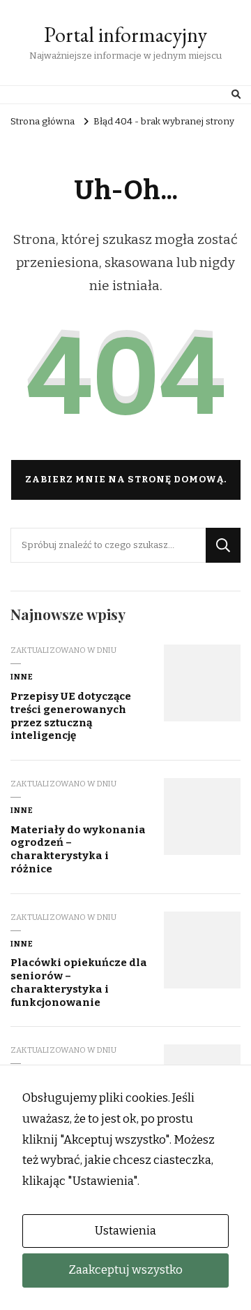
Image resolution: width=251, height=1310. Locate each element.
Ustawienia (125, 1230)
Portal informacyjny (125, 34)
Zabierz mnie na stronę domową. (126, 479)
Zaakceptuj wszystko (125, 1269)
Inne (21, 677)
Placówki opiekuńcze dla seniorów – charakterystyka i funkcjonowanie (78, 982)
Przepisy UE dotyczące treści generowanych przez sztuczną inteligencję (70, 716)
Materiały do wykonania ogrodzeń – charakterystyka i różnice (78, 849)
